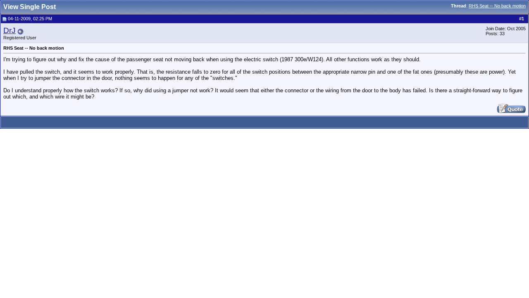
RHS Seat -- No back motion (497, 5)
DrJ (9, 30)
